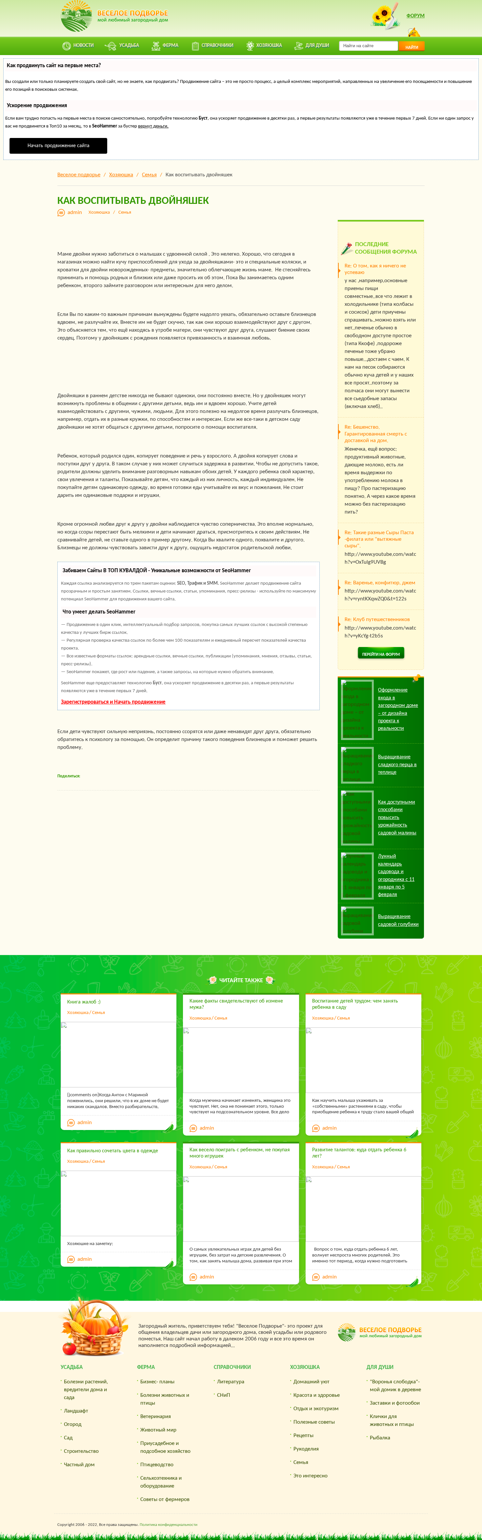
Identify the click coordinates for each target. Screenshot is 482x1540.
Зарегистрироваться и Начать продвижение (113, 702)
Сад (68, 1438)
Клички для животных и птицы (392, 1420)
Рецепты (303, 1435)
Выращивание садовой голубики (398, 920)
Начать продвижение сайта (59, 145)
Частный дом (79, 1465)
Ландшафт (76, 1411)
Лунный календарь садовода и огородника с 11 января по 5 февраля (396, 875)
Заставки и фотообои (395, 1403)
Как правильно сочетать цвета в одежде (112, 1151)
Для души (380, 1367)
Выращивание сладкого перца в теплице (397, 764)
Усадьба (72, 1367)
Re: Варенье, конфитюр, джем (380, 583)
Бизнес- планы (157, 1382)
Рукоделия (306, 1449)
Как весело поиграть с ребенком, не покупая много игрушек (240, 1153)
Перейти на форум (381, 655)
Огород (72, 1424)
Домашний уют (311, 1382)
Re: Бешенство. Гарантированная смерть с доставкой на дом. (376, 433)
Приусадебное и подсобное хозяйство (165, 1447)
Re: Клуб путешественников (377, 619)
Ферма (146, 1367)
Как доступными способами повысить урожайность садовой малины (397, 818)
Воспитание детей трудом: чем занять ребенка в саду (355, 1004)
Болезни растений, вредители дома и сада (86, 1389)
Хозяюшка (99, 212)
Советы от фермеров (165, 1499)
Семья (124, 212)
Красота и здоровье (316, 1395)
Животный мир (158, 1430)
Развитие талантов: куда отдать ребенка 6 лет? (359, 1153)
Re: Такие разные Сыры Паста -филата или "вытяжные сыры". (379, 539)
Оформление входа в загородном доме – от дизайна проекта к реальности (398, 709)
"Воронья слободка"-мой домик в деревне (395, 1386)
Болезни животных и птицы (164, 1399)
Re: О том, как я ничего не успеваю (375, 269)
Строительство (81, 1451)
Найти (412, 48)
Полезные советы (314, 1422)
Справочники (232, 1367)
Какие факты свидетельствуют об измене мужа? (236, 1004)
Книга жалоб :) (84, 1002)
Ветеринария (155, 1416)
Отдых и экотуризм (316, 1409)
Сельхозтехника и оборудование (161, 1482)
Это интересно (310, 1476)
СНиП (223, 1395)
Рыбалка (380, 1438)
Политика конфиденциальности (168, 1525)
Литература (230, 1382)
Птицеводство (156, 1465)
